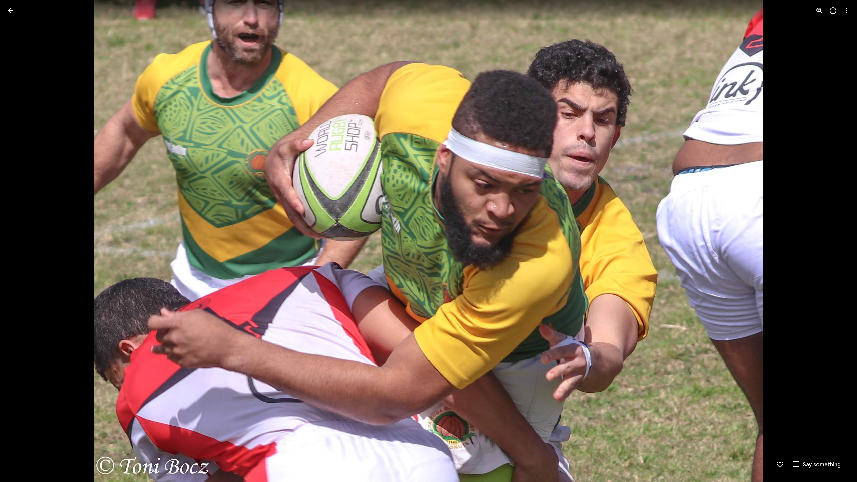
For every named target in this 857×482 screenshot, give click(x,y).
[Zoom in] (819, 10)
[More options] (846, 10)
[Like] (780, 465)
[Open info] (833, 10)
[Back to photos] (11, 11)
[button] (18, 241)
